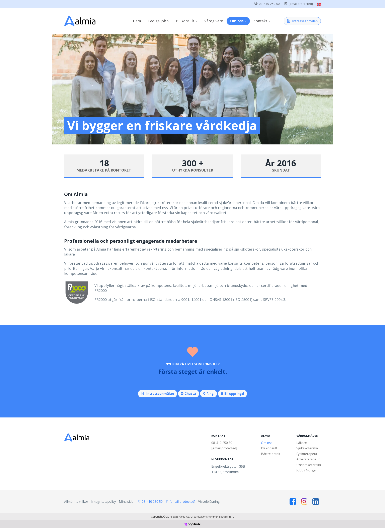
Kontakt (260, 20)
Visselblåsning (209, 501)
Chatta (190, 393)
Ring (210, 393)
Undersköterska (308, 465)
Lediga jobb (158, 20)
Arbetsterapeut (308, 459)
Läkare (301, 443)
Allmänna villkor (76, 501)
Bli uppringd (234, 393)
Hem (137, 20)
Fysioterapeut (306, 454)
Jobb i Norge (306, 470)
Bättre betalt (270, 454)
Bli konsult (185, 20)
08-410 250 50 (269, 4)
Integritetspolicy (103, 501)
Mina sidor (127, 501)
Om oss (236, 20)
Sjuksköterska (307, 448)
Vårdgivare (213, 20)
